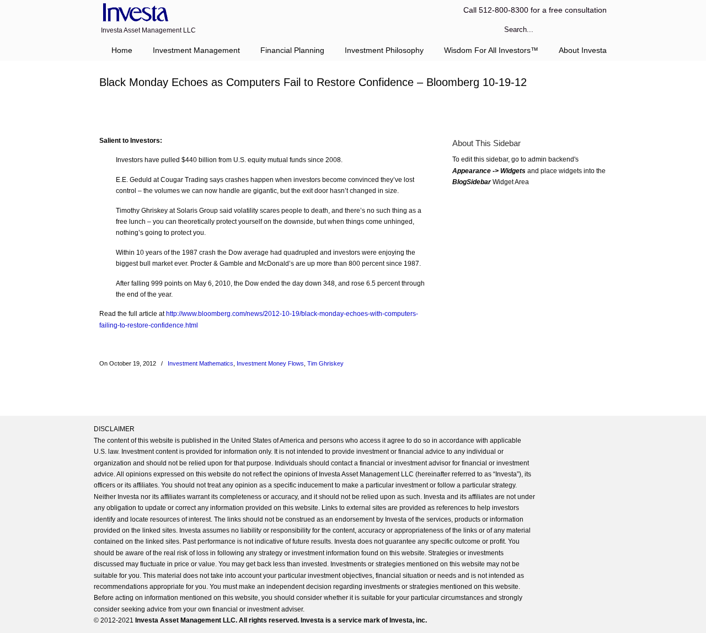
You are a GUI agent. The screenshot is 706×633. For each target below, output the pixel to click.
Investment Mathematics (200, 363)
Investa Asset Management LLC (133, 13)
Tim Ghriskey (325, 363)
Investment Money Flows (270, 363)
